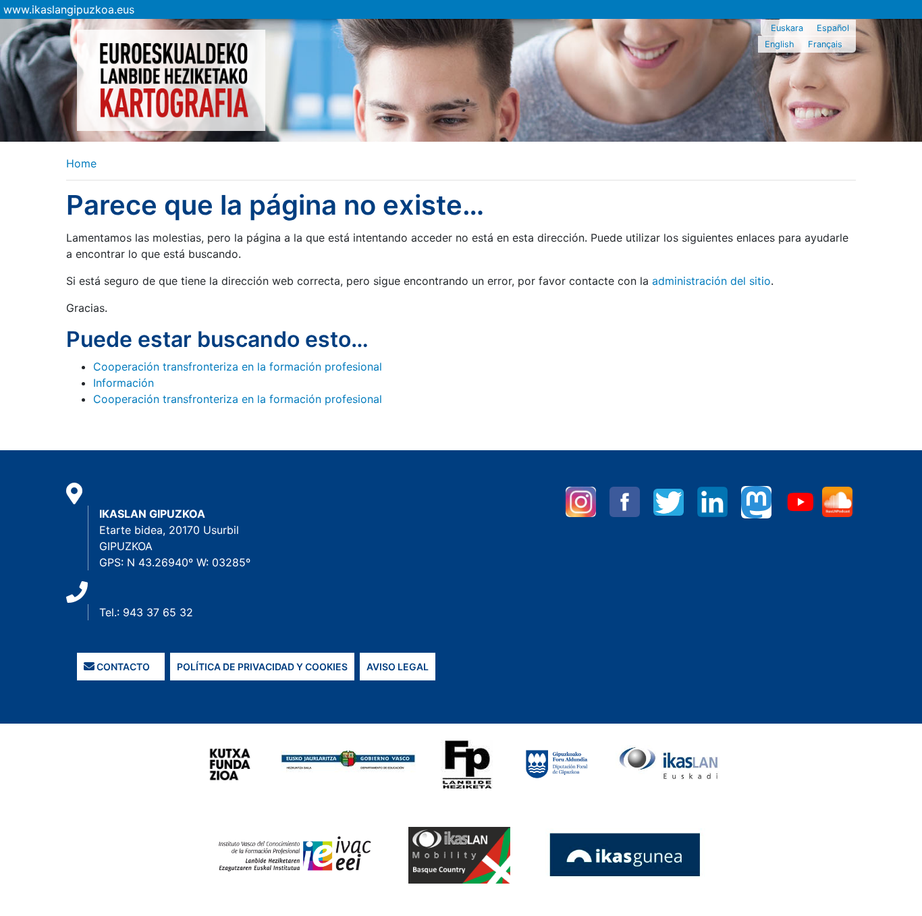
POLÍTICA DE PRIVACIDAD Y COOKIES (262, 666)
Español (833, 28)
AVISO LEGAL (398, 666)
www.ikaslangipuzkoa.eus (68, 9)
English (779, 44)
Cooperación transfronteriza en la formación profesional (237, 366)
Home (81, 163)
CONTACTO (122, 666)
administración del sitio (711, 281)
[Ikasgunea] (625, 854)
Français (825, 44)
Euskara (787, 28)
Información (123, 382)
